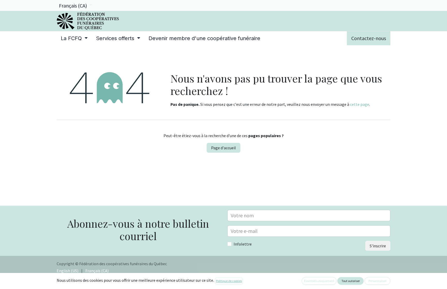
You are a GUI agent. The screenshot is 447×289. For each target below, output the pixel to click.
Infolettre (243, 244)
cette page (359, 104)
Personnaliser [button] (377, 281)
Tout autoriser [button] (350, 281)
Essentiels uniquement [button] (319, 281)
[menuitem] (74, 38)
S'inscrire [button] (378, 245)
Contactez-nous (368, 38)
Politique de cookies (229, 281)
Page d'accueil (223, 147)
